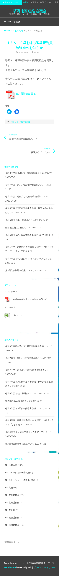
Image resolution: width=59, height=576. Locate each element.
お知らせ (19, 30)
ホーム (9, 30)
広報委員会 (14, 502)
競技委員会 (14, 517)
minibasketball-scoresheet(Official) (29, 299)
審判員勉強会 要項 (25, 93)
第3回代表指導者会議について (19, 270)
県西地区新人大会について (18, 227)
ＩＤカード (17, 315)
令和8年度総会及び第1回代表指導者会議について (28, 172)
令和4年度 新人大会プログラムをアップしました (28, 258)
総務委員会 (14, 525)
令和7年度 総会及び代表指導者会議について (27, 196)
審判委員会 (25, 121)
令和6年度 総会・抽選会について (21, 220)
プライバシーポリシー (44, 567)
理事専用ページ (12, 542)
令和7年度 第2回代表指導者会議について (25, 184)
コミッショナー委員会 (19, 472)
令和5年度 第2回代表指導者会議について (24, 235)
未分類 (12, 510)
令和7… (26, 2)
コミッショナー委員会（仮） (22, 480)
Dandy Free (10, 567)
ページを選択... (14, 21)
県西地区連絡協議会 (30, 10)
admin (36, 52)
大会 (11, 487)
